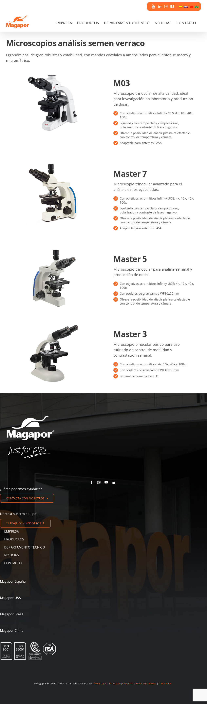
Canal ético (165, 683)
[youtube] (106, 482)
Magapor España (13, 581)
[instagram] (98, 482)
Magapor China (11, 630)
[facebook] (91, 482)
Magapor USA (10, 598)
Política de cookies (146, 683)
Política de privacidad (121, 683)
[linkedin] (113, 482)
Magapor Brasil (11, 614)
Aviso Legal (100, 683)
